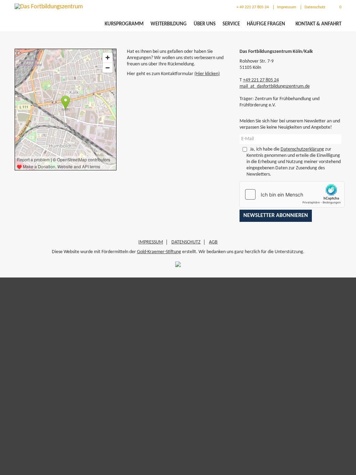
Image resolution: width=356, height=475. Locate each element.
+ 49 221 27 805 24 (252, 7)
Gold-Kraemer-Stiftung (159, 252)
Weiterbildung (169, 24)
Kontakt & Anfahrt (318, 24)
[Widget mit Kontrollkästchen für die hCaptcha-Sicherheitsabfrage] (292, 194)
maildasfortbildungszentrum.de (275, 86)
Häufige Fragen (266, 24)
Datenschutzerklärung (302, 149)
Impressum (286, 7)
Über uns (205, 24)
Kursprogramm (124, 24)
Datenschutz (315, 7)
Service (231, 24)
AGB (213, 242)
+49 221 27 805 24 (261, 80)
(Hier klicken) (207, 74)
